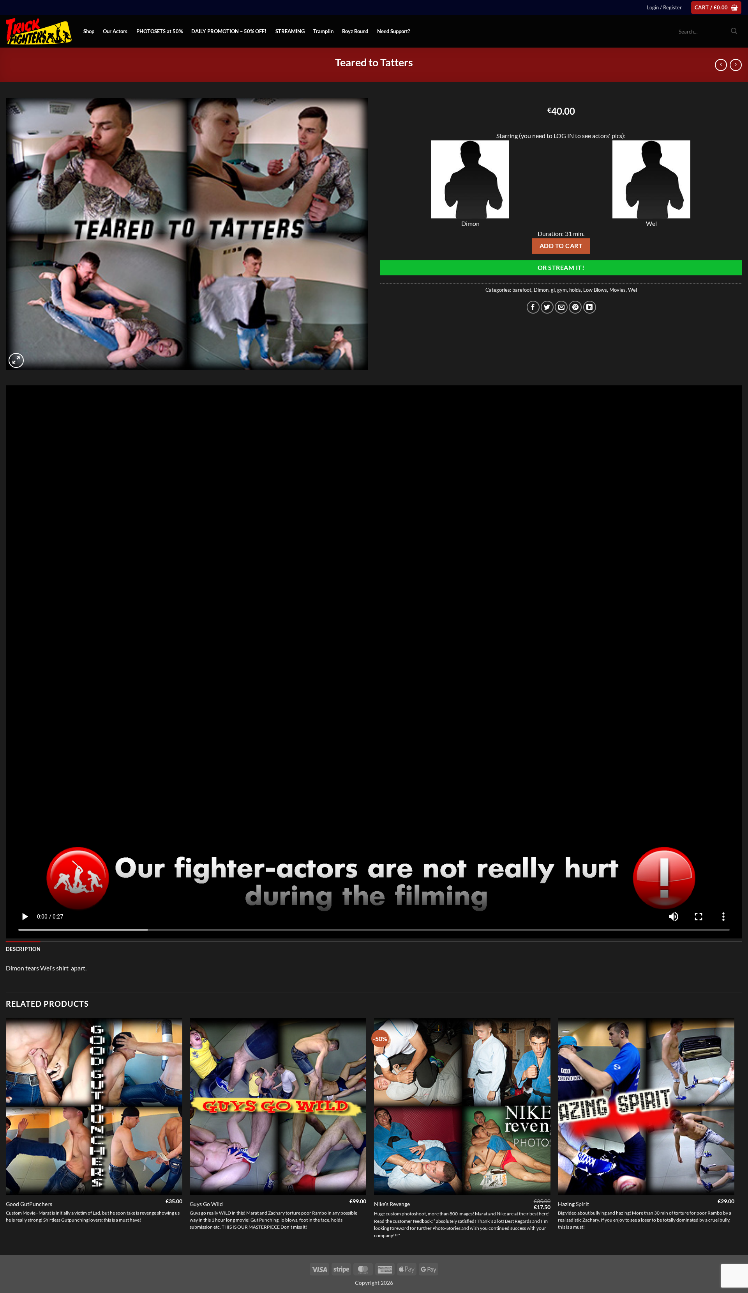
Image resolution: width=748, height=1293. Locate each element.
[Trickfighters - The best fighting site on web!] (39, 31)
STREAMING (290, 31)
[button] (664, 7)
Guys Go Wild (206, 1204)
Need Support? (393, 31)
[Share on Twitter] (547, 307)
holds (575, 290)
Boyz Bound (355, 31)
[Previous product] (736, 65)
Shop (88, 31)
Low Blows (595, 290)
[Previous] (6, 1135)
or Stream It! (561, 267)
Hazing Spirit (573, 1204)
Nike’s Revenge (392, 1204)
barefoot (521, 290)
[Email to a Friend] (561, 307)
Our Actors (115, 31)
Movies (617, 290)
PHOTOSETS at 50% (159, 31)
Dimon (541, 290)
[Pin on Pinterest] (575, 307)
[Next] (734, 1135)
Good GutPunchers (29, 1204)
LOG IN (564, 135)
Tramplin (323, 31)
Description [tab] (23, 949)
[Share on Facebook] (533, 307)
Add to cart (561, 245)
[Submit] (734, 31)
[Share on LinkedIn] (589, 307)
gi (553, 290)
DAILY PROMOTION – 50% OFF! (228, 31)
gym (562, 290)
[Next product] (721, 65)
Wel (632, 290)
